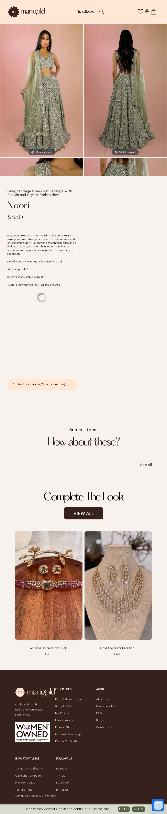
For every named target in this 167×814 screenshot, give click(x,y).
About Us (102, 699)
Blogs (100, 720)
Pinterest (62, 789)
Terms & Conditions (29, 768)
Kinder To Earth (66, 741)
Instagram (63, 768)
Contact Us (104, 727)
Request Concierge (68, 734)
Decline (138, 809)
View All (146, 465)
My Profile (62, 713)
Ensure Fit (62, 727)
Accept (124, 809)
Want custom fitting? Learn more (37, 384)
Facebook (62, 782)
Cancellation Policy (29, 775)
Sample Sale (63, 706)
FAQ (99, 713)
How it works (105, 706)
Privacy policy (25, 782)
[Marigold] (26, 11)
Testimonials (23, 789)
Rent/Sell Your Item (68, 699)
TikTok (60, 775)
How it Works (64, 720)
